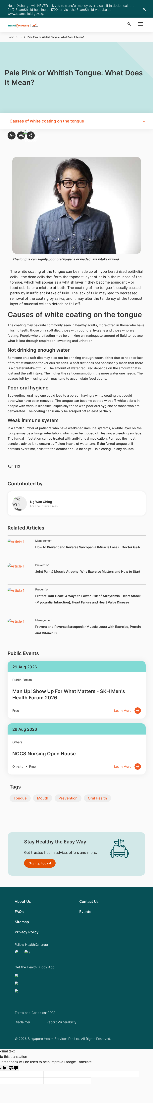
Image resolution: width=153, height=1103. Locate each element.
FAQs (19, 912)
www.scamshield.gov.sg (25, 14)
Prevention (68, 798)
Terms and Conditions (31, 1013)
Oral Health (97, 798)
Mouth (42, 798)
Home (11, 37)
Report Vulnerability (61, 1022)
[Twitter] (19, 952)
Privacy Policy (26, 932)
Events (85, 912)
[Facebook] (28, 952)
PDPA (51, 1013)
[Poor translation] (13, 1068)
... (21, 37)
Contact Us (89, 901)
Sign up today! (40, 863)
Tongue (20, 798)
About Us (23, 901)
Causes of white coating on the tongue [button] (47, 121)
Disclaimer (22, 1022)
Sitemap (22, 922)
